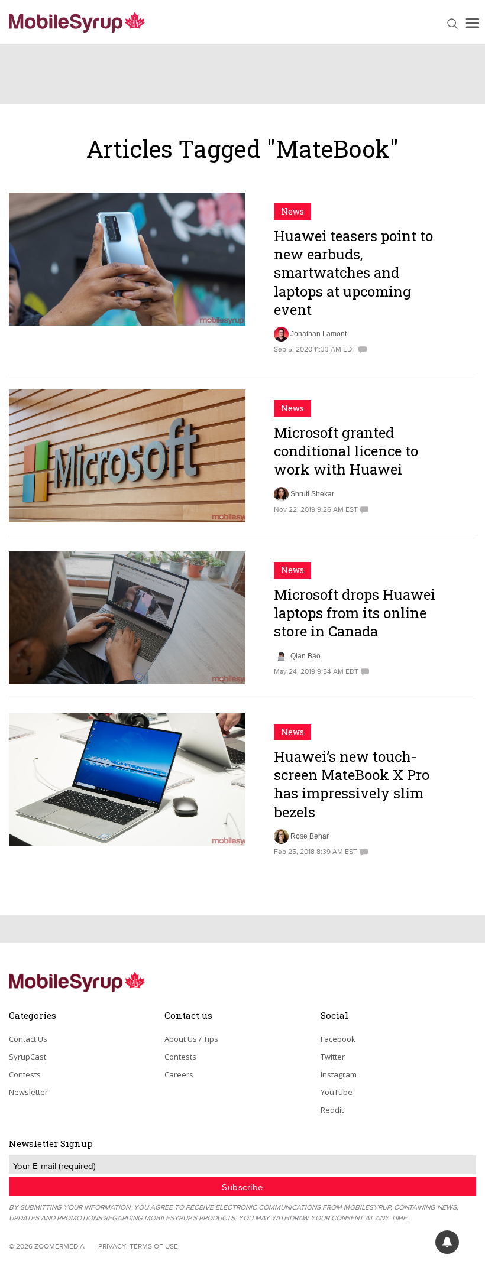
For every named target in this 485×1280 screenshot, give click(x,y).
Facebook (338, 1039)
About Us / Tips (191, 1039)
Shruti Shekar (312, 494)
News (292, 211)
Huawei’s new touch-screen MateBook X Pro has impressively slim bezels (351, 784)
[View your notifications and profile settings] (447, 1242)
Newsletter (28, 1092)
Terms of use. (155, 1246)
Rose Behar (309, 836)
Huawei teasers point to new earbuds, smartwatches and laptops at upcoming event (353, 272)
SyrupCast (27, 1056)
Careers (178, 1074)
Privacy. (113, 1246)
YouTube (337, 1092)
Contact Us (28, 1039)
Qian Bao (305, 656)
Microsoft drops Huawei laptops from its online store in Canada (354, 613)
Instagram (339, 1074)
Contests (25, 1074)
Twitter (333, 1056)
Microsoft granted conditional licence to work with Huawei (346, 451)
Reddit (332, 1109)
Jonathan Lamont (318, 334)
